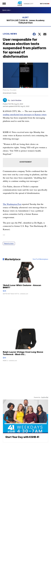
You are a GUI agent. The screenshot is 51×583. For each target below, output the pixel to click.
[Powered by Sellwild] (44, 397)
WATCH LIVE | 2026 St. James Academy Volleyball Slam (26, 21)
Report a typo (9, 243)
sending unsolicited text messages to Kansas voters (24, 114)
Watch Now (44, 3)
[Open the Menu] (4, 3)
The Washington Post (12, 204)
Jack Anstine (16, 100)
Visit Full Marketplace (40, 259)
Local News (10, 34)
